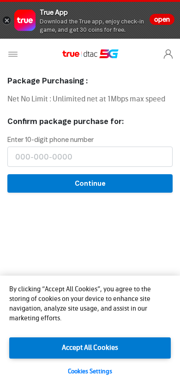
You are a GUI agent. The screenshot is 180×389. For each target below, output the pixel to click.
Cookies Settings (90, 371)
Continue (90, 183)
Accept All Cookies (90, 348)
